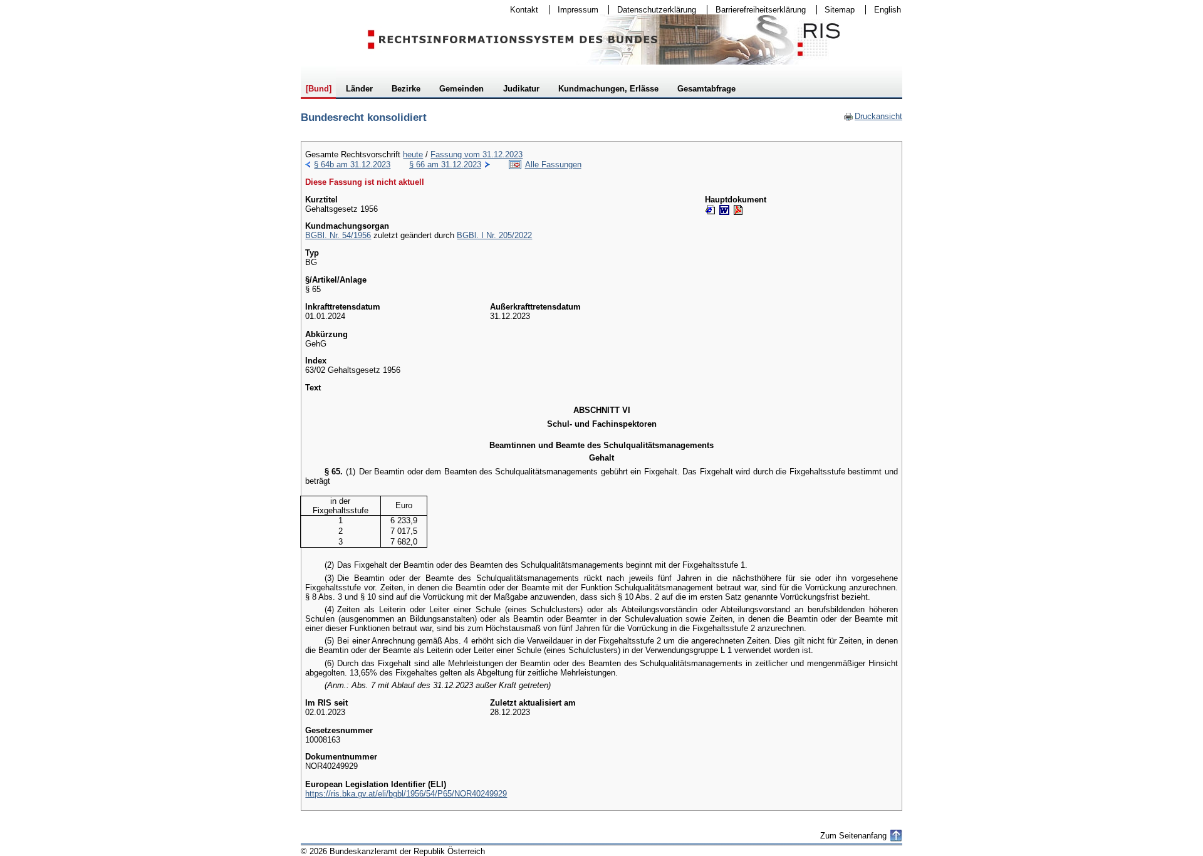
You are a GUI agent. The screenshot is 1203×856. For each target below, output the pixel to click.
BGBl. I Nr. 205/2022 (494, 235)
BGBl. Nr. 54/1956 (338, 235)
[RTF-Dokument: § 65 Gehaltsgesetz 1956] (724, 210)
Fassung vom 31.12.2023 (476, 154)
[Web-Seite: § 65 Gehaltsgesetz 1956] (710, 210)
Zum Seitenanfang (853, 835)
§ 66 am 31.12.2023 (445, 164)
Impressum (573, 9)
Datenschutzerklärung (652, 9)
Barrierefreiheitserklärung (756, 9)
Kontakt (520, 9)
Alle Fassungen (553, 164)
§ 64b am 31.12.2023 (352, 164)
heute (413, 154)
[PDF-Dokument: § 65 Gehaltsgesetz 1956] (738, 210)
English (887, 9)
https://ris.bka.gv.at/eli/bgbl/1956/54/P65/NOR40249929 (406, 793)
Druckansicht (872, 116)
